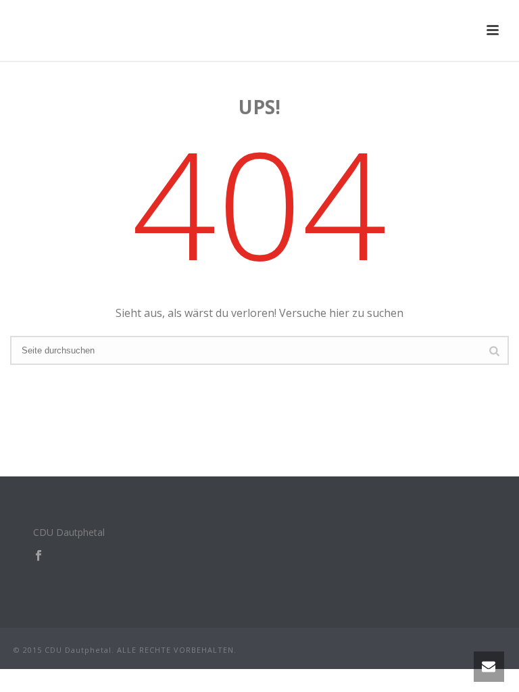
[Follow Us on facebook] (38, 556)
